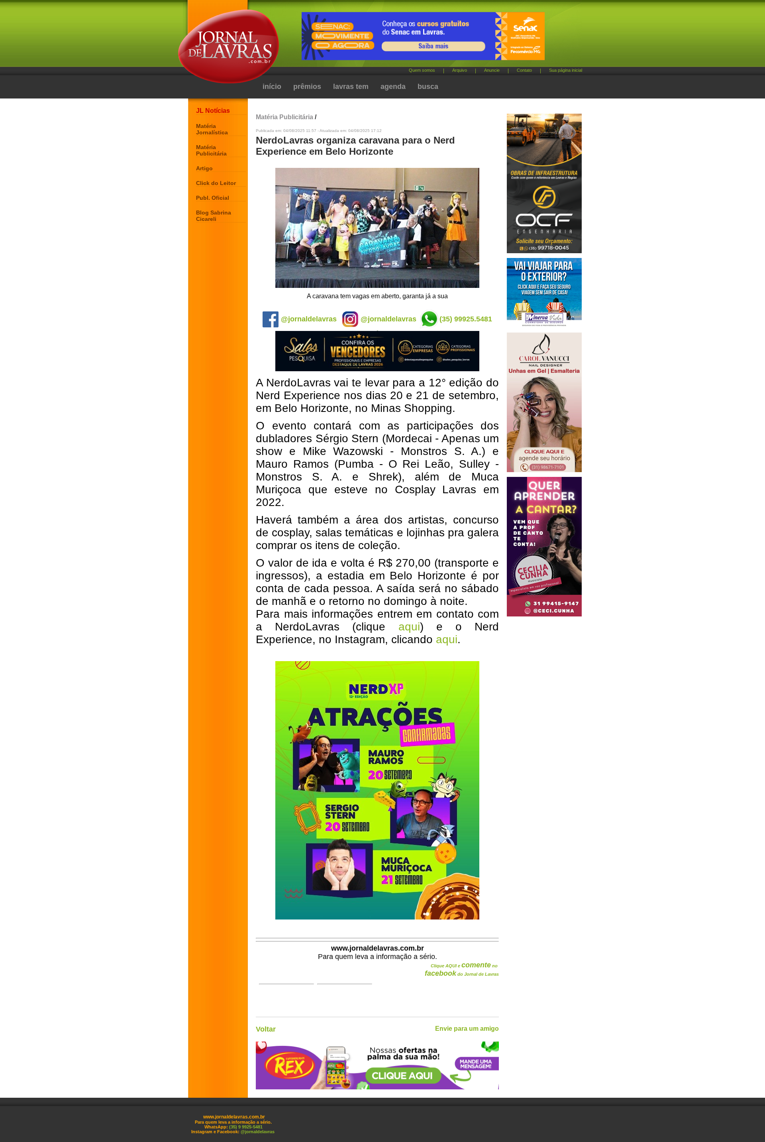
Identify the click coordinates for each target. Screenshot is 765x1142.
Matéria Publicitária (211, 150)
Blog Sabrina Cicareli (213, 215)
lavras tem (351, 87)
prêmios (307, 87)
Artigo (204, 168)
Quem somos (422, 70)
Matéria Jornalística (212, 129)
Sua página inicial (565, 70)
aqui (409, 626)
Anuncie (492, 70)
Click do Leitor (216, 183)
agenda (393, 87)
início (272, 87)
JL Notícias (213, 110)
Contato (524, 70)
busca (428, 87)
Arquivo (459, 70)
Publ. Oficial (212, 198)
